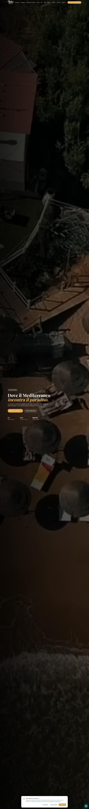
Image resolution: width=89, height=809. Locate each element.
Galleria (53, 2)
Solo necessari (54, 804)
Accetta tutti (62, 804)
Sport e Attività (47, 2)
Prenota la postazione (14, 410)
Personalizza (45, 804)
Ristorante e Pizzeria (31, 2)
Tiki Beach (17, 2)
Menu (38, 2)
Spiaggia (23, 2)
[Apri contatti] (86, 806)
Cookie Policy (51, 801)
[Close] (65, 798)
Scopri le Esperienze (30, 410)
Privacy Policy (57, 801)
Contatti (58, 2)
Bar (41, 2)
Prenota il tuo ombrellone (74, 2)
